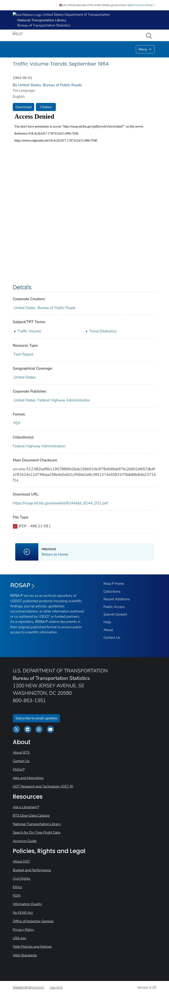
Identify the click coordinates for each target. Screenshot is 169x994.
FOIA (17, 895)
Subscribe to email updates (36, 718)
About (108, 630)
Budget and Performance (32, 870)
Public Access (114, 606)
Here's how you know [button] (140, 5)
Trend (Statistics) (102, 331)
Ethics (17, 887)
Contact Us (111, 637)
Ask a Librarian (24, 807)
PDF (17, 423)
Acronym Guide (24, 841)
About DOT (21, 861)
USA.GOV (56, 988)
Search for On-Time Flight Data (36, 832)
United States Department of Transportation (76, 14)
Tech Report (23, 354)
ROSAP (20, 585)
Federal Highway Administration (39, 446)
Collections (111, 591)
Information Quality (27, 904)
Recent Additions (116, 599)
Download (23, 107)
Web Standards (25, 955)
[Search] (149, 35)
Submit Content (115, 614)
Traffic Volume (29, 331)
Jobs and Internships (28, 778)
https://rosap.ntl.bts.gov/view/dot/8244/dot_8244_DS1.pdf (60, 503)
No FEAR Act (23, 912)
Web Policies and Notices (32, 946)
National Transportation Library (37, 824)
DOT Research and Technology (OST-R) (43, 786)
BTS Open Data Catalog (31, 815)
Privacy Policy (23, 929)
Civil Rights (21, 878)
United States (25, 377)
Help (107, 622)
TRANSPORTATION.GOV (28, 988)
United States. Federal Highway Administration (52, 400)
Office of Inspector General (33, 921)
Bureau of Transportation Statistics (43, 25)
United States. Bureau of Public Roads (50, 84)
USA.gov (19, 938)
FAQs (17, 769)
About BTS (21, 752)
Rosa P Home (113, 583)
